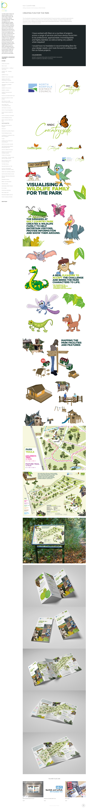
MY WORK (3, 60)
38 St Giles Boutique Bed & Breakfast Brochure (7, 147)
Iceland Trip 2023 (5, 63)
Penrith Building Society (7, 133)
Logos (3, 138)
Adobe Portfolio (56, 805)
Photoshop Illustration (6, 190)
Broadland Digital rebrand (7, 194)
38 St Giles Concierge (6, 107)
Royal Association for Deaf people (7, 98)
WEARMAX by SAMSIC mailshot (6, 85)
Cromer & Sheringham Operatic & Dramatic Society (7, 169)
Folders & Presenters (6, 155)
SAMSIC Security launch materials (7, 93)
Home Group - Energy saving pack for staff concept (8, 158)
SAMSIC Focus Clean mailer (7, 77)
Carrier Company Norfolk (7, 197)
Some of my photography (7, 110)
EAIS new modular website (7, 144)
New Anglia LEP (5, 192)
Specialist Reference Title (7, 166)
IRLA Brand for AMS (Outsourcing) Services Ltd (7, 101)
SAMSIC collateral (5, 90)
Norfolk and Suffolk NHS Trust (8, 95)
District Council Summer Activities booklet (7, 152)
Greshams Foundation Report (8, 131)
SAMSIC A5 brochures (6, 88)
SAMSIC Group (5, 74)
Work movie (4, 66)
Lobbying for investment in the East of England (8, 136)
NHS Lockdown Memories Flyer (7, 120)
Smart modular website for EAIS (7, 112)
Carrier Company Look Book (8, 115)
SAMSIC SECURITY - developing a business (6, 79)
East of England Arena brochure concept (6, 161)
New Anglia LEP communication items (6, 105)
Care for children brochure (7, 149)
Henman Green (5, 183)
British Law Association (6, 181)
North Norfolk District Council (8, 174)
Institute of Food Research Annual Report (7, 141)
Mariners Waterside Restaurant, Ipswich (8, 176)
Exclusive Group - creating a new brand (7, 68)
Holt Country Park (5, 123)
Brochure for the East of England (7, 126)
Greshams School (5, 179)
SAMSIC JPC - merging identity (6, 72)
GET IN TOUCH (4, 201)
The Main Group (5, 164)
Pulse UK (4, 128)
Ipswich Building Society (7, 117)
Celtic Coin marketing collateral (8, 171)
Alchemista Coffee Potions (7, 186)
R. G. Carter (4, 188)
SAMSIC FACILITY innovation (8, 82)
